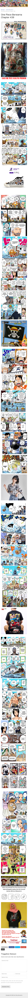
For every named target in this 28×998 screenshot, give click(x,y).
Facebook (12, 947)
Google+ (24, 947)
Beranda (2, 9)
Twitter (17, 947)
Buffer (3, 949)
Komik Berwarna (9, 9)
